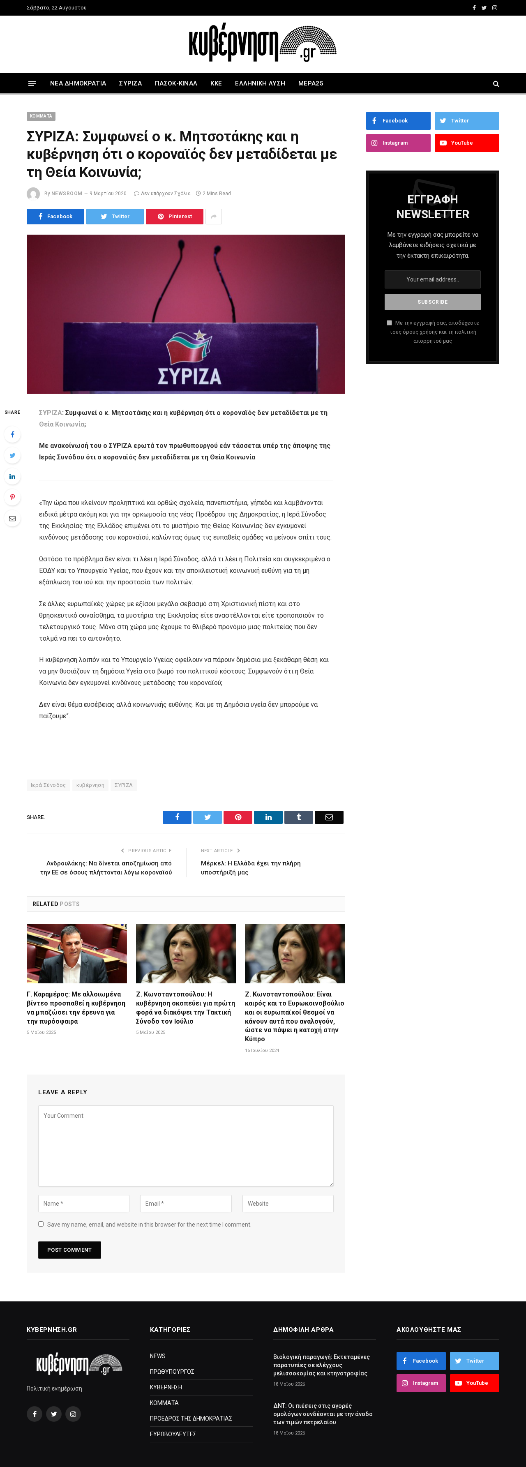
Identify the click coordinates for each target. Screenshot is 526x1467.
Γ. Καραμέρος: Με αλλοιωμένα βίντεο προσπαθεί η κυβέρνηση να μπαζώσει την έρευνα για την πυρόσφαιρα (76, 1007)
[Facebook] (12, 434)
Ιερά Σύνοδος (48, 785)
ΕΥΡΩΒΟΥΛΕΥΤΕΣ (173, 1434)
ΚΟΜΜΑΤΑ (41, 116)
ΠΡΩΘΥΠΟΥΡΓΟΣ (172, 1371)
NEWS (158, 1356)
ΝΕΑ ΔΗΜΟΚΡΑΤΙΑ (78, 83)
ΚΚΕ (216, 83)
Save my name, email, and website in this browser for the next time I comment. (149, 1224)
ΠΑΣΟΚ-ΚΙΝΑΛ (176, 83)
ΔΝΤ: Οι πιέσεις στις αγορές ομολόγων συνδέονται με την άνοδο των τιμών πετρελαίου (323, 1413)
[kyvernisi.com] (263, 44)
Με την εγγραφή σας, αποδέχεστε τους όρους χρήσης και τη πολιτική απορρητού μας (434, 332)
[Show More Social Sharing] (213, 216)
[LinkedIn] (12, 476)
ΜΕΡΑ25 (310, 83)
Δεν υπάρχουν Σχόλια (166, 193)
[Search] (495, 83)
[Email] (12, 518)
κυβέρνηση (90, 785)
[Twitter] (12, 455)
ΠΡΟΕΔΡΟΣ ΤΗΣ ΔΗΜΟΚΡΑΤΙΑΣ (191, 1418)
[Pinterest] (12, 497)
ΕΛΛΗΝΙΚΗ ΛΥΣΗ (260, 83)
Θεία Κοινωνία (61, 424)
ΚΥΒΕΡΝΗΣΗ (166, 1387)
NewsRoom (67, 193)
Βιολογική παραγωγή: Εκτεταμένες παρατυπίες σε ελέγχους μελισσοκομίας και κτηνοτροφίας (321, 1365)
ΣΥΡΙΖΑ (130, 83)
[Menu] (32, 83)
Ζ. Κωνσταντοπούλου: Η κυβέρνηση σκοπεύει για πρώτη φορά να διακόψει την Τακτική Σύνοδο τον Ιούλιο (185, 1007)
